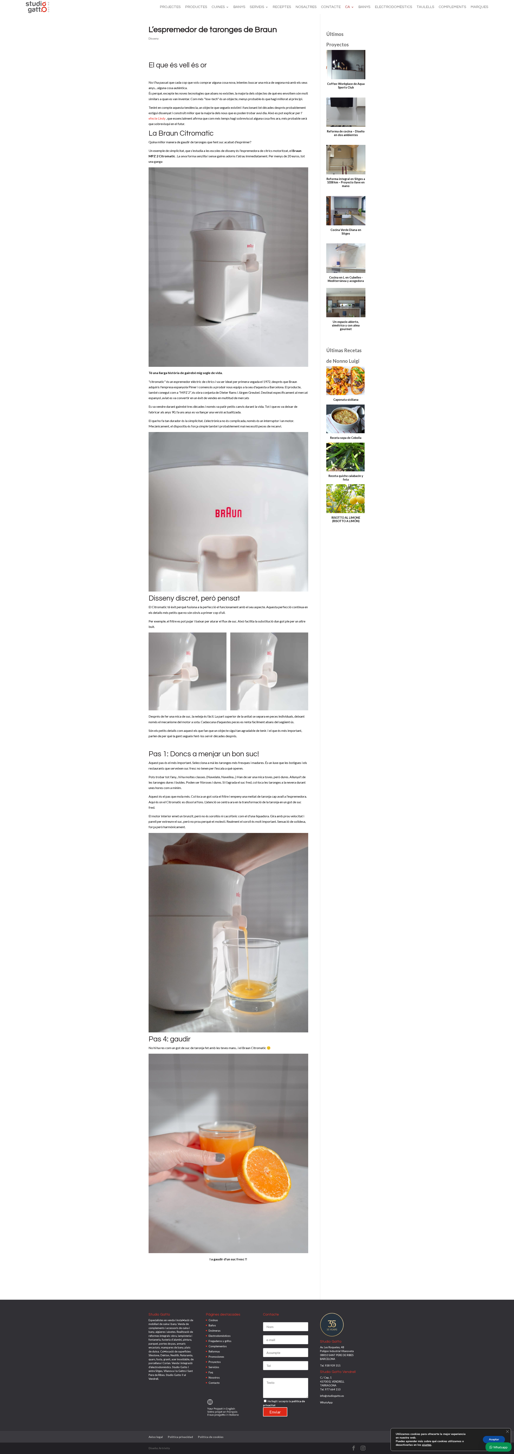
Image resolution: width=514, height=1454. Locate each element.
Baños (212, 1325)
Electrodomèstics (393, 7)
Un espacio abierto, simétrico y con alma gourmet (346, 325)
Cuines (218, 7)
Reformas (214, 1351)
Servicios (214, 1367)
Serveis (257, 7)
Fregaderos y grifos (220, 1341)
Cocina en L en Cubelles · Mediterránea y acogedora (346, 279)
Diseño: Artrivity (159, 1448)
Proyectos (215, 1362)
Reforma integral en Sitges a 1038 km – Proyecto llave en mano (345, 182)
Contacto (214, 1382)
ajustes (426, 1445)
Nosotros (214, 1377)
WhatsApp (326, 1402)
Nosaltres (306, 7)
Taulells (425, 7)
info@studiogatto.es (332, 1395)
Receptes (282, 7)
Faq (211, 1372)
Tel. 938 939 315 (330, 1365)
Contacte (331, 7)
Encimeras (214, 1330)
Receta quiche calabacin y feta (345, 477)
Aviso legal (156, 1437)
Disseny (154, 38)
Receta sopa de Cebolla (345, 437)
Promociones (216, 1356)
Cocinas (213, 1320)
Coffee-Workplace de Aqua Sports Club (346, 85)
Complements (452, 7)
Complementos (218, 1346)
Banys (239, 7)
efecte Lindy (157, 118)
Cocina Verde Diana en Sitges (345, 231)
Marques (479, 7)
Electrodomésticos (219, 1335)
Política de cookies (210, 1437)
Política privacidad (180, 1437)
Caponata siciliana (345, 399)
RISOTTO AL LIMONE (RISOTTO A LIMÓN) (345, 519)
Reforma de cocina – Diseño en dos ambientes (346, 133)
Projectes (170, 7)
